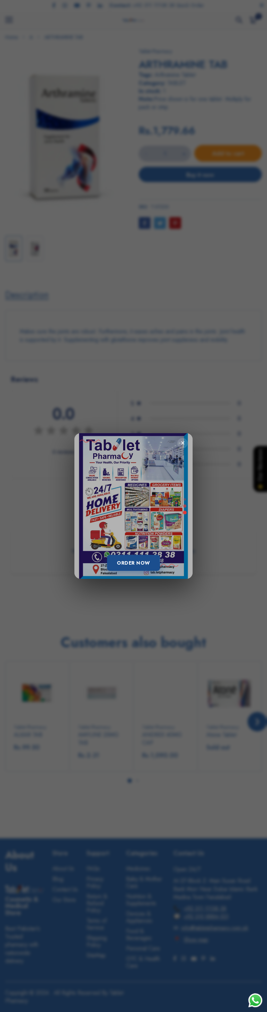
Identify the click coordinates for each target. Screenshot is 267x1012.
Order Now (133, 562)
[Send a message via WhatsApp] (255, 1000)
